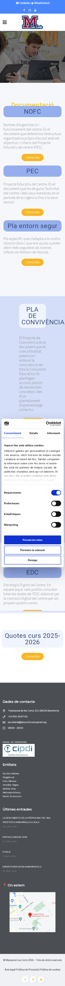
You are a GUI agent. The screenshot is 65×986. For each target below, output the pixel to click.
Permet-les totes (32, 539)
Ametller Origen (11, 784)
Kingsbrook (8, 777)
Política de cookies (50, 969)
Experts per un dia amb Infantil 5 (22, 866)
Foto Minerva (9, 781)
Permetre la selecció (32, 549)
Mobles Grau (9, 788)
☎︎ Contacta (23, 3)
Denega (32, 560)
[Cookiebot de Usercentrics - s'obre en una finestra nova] (46, 423)
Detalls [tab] (33, 433)
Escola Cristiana (11, 773)
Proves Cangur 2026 (15, 837)
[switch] (56, 503)
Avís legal (10, 969)
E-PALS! (6, 852)
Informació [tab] (53, 433)
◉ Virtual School (40, 3)
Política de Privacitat (28, 969)
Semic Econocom (12, 796)
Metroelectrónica (11, 792)
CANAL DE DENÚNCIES (15, 742)
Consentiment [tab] (12, 433)
